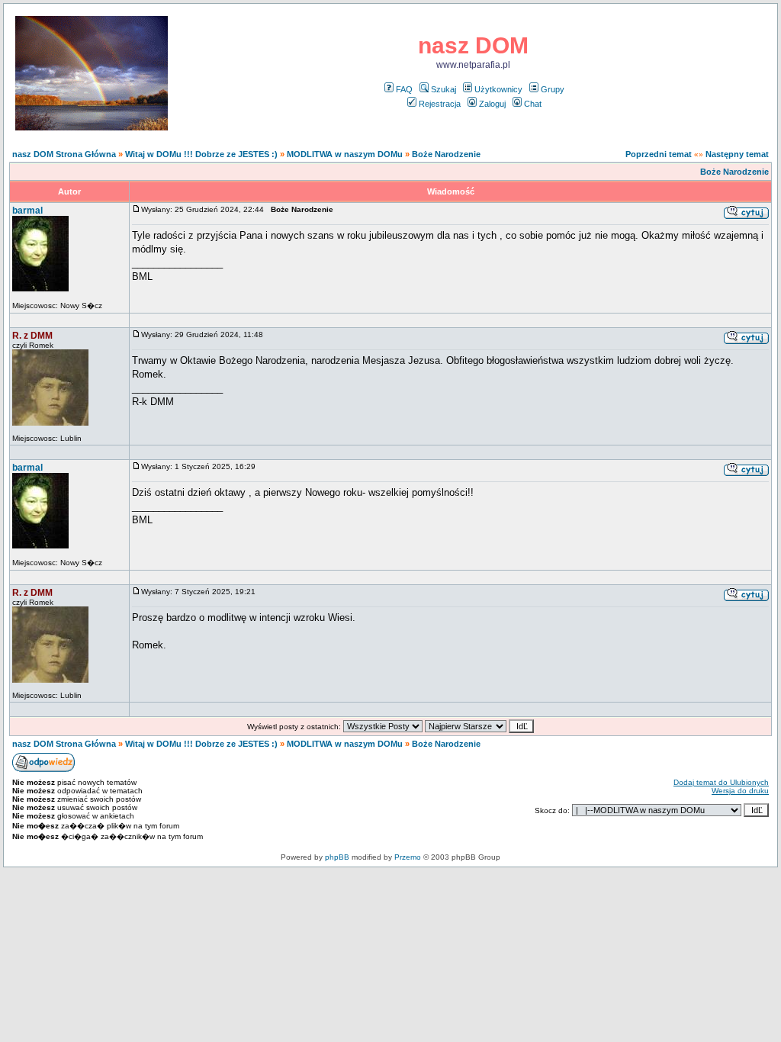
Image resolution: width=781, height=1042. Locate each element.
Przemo (407, 857)
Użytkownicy (498, 89)
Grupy (552, 89)
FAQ (404, 89)
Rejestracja (440, 103)
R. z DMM (32, 335)
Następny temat (737, 154)
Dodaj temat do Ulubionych (721, 782)
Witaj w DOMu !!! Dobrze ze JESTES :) (201, 154)
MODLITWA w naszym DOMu (345, 154)
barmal (27, 210)
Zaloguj (492, 103)
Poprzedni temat (658, 154)
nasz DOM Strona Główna (64, 154)
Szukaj (443, 89)
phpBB (337, 857)
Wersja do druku (740, 790)
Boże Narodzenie (446, 154)
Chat (533, 103)
